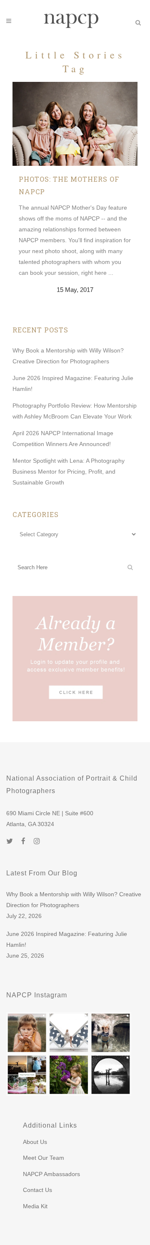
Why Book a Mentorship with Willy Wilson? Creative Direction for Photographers (73, 899)
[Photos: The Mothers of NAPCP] (75, 123)
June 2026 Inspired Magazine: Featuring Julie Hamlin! (66, 939)
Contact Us (37, 1190)
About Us (35, 1142)
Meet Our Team (43, 1157)
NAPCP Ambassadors (51, 1174)
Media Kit (35, 1206)
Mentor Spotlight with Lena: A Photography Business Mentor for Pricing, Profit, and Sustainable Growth (68, 471)
